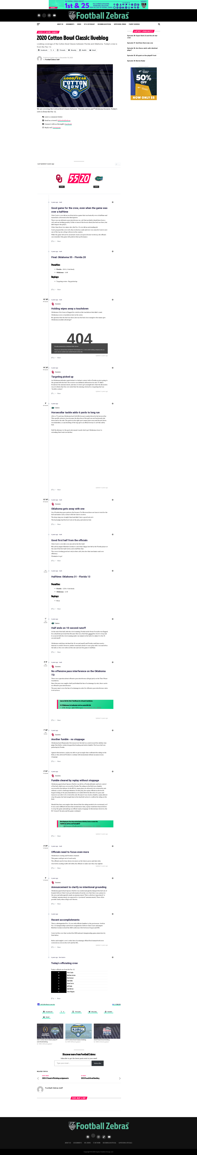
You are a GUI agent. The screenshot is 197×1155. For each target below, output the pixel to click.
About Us (68, 1143)
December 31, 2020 (92, 708)
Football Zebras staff (52, 59)
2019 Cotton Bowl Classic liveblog (75, 1040)
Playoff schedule (134, 24)
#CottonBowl (72, 705)
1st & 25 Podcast (89, 24)
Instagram (57, 127)
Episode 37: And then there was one (140, 43)
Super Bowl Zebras (120, 24)
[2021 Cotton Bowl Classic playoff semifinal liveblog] (50, 1031)
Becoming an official (104, 24)
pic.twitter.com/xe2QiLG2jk (83, 705)
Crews (79, 24)
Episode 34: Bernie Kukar (136, 61)
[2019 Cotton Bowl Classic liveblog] (78, 1031)
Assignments (70, 24)
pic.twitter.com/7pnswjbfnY (72, 824)
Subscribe (97, 1063)
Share (59, 241)
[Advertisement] (79, 144)
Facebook (68, 124)
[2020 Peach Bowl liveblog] (107, 1031)
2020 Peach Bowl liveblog (101, 1040)
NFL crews (87, 1143)
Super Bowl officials (125, 1143)
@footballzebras (64, 120)
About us (60, 24)
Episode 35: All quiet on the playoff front (141, 55)
